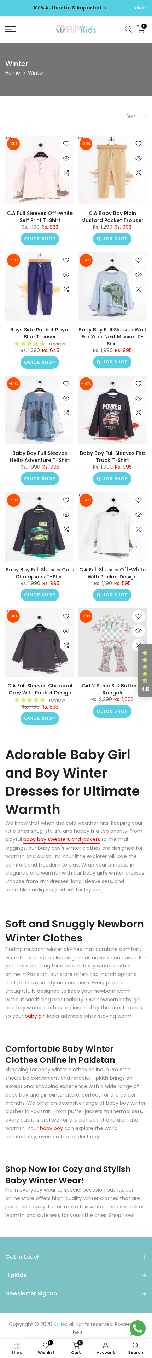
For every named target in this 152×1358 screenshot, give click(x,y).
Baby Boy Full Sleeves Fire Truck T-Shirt (112, 457)
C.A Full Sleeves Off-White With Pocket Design (112, 573)
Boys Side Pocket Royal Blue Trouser (40, 333)
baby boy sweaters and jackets (61, 839)
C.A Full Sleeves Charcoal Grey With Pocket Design (39, 689)
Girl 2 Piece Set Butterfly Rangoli (112, 689)
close (141, 8)
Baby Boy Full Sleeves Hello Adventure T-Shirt (40, 457)
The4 (76, 1332)
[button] (145, 670)
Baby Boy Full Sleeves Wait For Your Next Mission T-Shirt (112, 336)
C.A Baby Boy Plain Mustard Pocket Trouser (112, 217)
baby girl (35, 1016)
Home (12, 72)
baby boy (51, 1128)
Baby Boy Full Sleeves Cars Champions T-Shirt (40, 573)
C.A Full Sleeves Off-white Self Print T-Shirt (40, 217)
